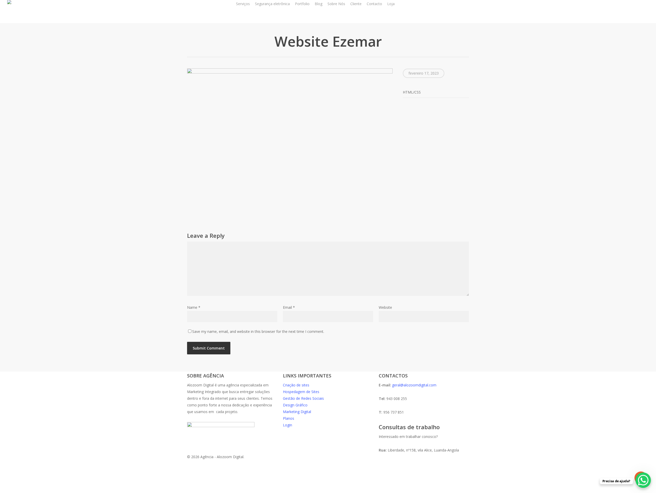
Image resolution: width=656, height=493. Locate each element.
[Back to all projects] (190, 42)
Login (287, 425)
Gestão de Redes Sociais (303, 398)
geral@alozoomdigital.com (414, 385)
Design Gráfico (295, 405)
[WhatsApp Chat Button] (643, 480)
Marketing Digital (297, 411)
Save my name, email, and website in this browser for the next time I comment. (258, 331)
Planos (288, 418)
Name (193, 307)
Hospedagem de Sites (301, 391)
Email (289, 307)
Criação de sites (296, 385)
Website (385, 307)
